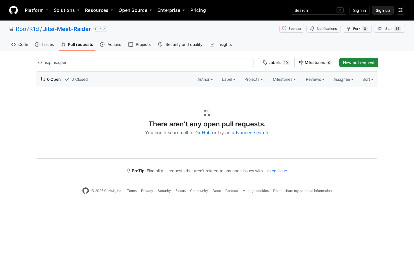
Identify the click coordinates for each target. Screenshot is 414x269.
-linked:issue (275, 170)
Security (164, 191)
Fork (359, 28)
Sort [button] (366, 79)
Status (180, 191)
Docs (217, 191)
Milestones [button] (283, 79)
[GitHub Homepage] (85, 190)
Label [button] (227, 79)
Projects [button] (252, 79)
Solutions (64, 10)
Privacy (147, 191)
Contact (231, 191)
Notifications (327, 28)
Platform (34, 10)
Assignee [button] (342, 79)
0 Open (53, 79)
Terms (132, 191)
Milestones (317, 62)
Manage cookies (255, 191)
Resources (96, 10)
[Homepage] (13, 10)
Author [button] (204, 79)
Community (199, 191)
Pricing (198, 10)
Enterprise (168, 10)
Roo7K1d (27, 29)
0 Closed (79, 79)
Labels (277, 62)
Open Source (133, 10)
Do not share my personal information (302, 191)
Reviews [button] (314, 79)
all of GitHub (197, 132)
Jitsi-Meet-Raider (67, 29)
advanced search (250, 132)
